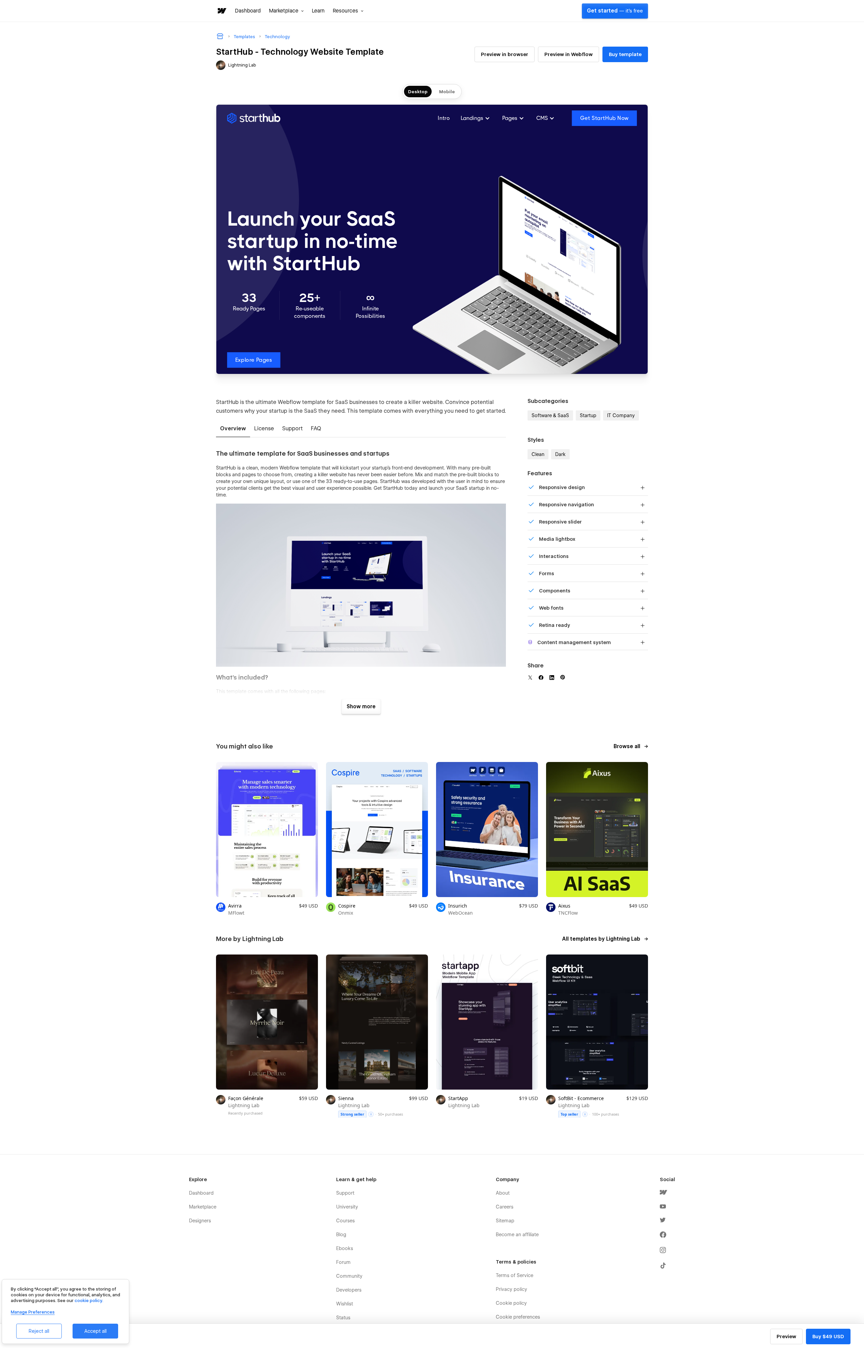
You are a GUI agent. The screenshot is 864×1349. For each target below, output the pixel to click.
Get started (615, 11)
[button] (286, 11)
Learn (318, 11)
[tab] (233, 429)
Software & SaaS (550, 415)
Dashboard (248, 11)
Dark (560, 454)
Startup (588, 415)
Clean (538, 454)
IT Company (621, 415)
